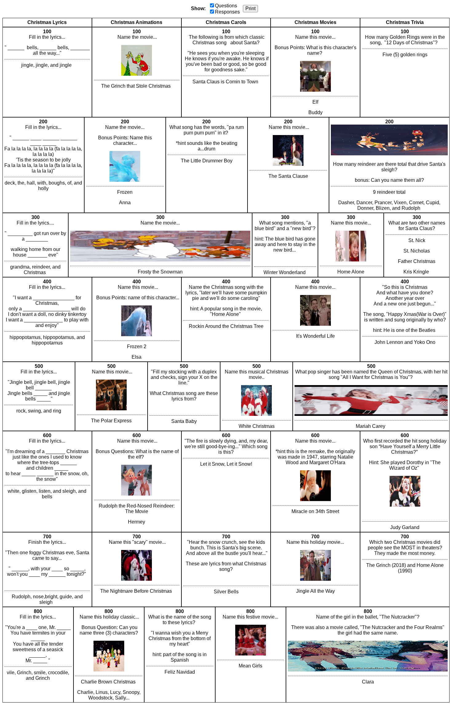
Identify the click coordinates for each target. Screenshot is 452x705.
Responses (227, 11)
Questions (226, 5)
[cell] (47, 72)
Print (250, 8)
